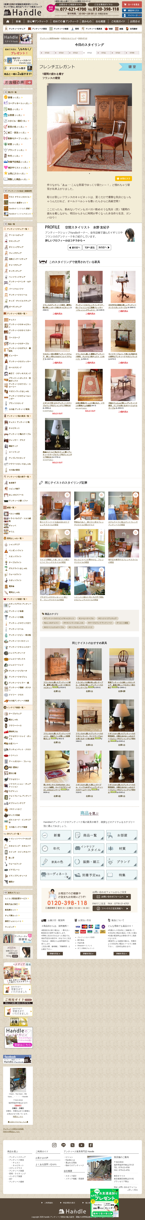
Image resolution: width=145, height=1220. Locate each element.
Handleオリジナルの (19, 209)
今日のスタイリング (68, 38)
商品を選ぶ (12, 1151)
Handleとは (70, 1160)
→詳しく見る (132, 1190)
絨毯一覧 (10, 508)
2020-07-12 (82, 38)
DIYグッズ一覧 (13, 834)
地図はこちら (18, 1117)
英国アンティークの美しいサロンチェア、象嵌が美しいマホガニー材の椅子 (121, 685)
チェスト (16, 1163)
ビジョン (69, 1157)
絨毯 (121, 29)
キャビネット (18, 1165)
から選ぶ (14, 97)
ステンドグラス (15, 1168)
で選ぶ (17, 121)
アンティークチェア (17, 29)
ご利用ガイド (118, 21)
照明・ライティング (17, 1174)
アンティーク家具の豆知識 (13, 1129)
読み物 (86, 21)
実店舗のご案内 (121, 1157)
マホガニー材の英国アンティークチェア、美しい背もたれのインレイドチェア (57, 356)
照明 (77, 29)
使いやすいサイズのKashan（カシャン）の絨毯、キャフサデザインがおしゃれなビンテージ (57, 787)
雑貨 (111, 29)
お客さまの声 (42, 1158)
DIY (10, 1179)
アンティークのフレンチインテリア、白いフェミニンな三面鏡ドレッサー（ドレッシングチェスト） (90, 307)
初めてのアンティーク (75, 1165)
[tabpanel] (89, 127)
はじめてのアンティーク (65, 21)
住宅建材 (133, 29)
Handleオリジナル (20, 214)
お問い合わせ (135, 21)
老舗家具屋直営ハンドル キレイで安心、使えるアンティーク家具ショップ (23, 10)
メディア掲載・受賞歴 (75, 1179)
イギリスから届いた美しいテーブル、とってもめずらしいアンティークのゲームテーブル (89, 787)
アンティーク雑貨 (61, 29)
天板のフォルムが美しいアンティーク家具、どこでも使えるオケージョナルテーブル (122, 405)
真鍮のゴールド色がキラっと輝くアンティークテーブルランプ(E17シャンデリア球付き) (57, 454)
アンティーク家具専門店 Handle (79, 1151)
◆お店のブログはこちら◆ (18, 1122)
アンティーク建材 (16, 1182)
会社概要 (100, 21)
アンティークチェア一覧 (17, 229)
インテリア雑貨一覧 (15, 708)
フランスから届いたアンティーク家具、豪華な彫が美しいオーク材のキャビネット (57, 685)
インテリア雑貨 (15, 1176)
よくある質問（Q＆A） (47, 1164)
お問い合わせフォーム (128, 1187)
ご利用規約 (48, 1203)
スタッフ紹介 (71, 1176)
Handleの (17, 203)
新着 (18, 21)
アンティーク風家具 (94, 29)
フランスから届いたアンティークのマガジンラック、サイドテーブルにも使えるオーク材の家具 (89, 736)
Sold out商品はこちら (11, 1132)
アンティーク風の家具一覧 (18, 416)
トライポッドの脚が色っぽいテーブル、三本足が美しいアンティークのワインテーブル (89, 685)
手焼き (19, 197)
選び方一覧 (12, 92)
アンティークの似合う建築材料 (20, 191)
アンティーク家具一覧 (16, 314)
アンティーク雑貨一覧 (16, 599)
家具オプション (14, 893)
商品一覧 (11, 224)
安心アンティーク (37, 21)
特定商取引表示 (69, 1203)
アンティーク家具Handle (49, 38)
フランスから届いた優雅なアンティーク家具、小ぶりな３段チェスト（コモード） (90, 356)
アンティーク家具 (39, 29)
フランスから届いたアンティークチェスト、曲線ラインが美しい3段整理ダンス (57, 736)
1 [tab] (89, 173)
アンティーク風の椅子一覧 (18, 477)
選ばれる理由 (71, 1163)
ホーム (8, 21)
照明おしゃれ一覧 (14, 538)
